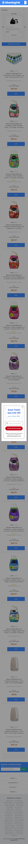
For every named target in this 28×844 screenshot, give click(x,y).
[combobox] (25, 2)
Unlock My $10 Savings (14, 428)
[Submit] (23, 2)
